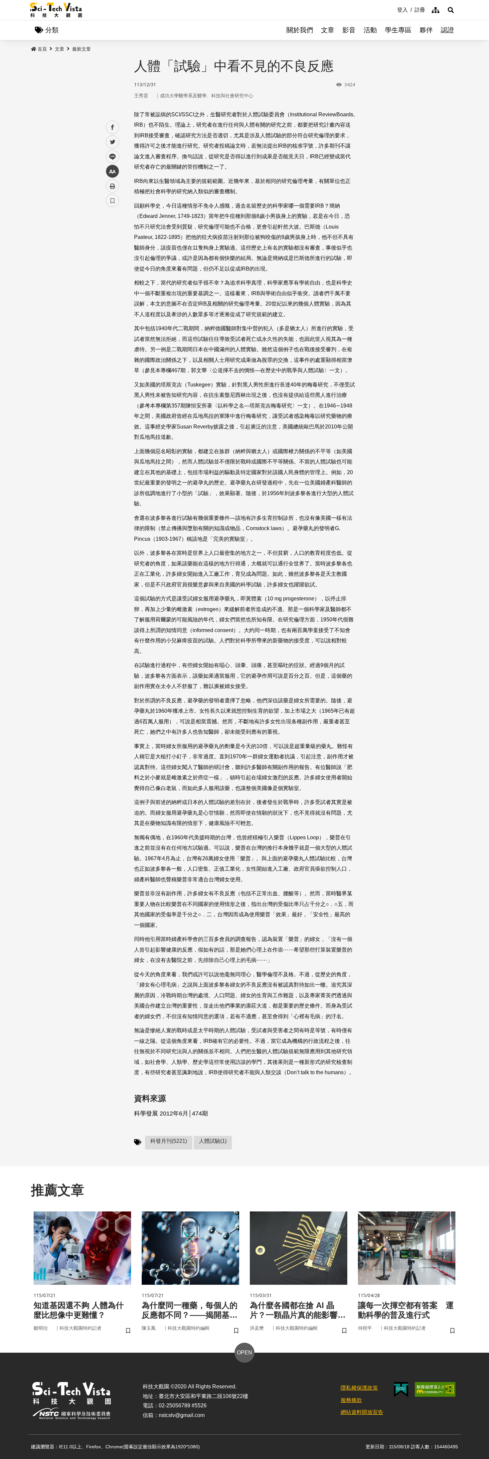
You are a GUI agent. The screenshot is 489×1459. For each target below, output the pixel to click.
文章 (327, 30)
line (110, 157)
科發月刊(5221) (168, 1141)
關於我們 (299, 30)
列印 (112, 186)
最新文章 (81, 49)
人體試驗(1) (213, 1141)
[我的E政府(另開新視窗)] (401, 1389)
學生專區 (398, 30)
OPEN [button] (244, 1352)
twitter (112, 142)
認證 (447, 30)
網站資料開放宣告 (362, 1412)
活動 (370, 30)
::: (393, 9)
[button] (451, 10)
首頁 (42, 49)
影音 (349, 30)
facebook (112, 127)
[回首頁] (56, 10)
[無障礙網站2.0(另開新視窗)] (435, 1389)
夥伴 (426, 30)
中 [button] (112, 171)
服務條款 (351, 1400)
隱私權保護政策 (359, 1388)
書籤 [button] (112, 200)
